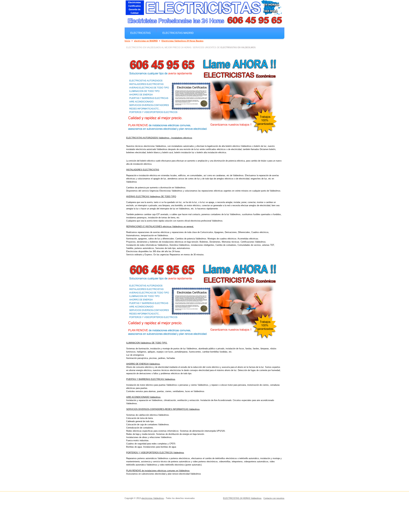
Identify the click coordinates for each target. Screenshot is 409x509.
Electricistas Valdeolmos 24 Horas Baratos (182, 41)
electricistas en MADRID (146, 41)
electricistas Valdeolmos (152, 498)
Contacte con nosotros (273, 498)
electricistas (140, 32)
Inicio (127, 41)
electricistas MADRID (178, 32)
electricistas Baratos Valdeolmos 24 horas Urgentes (170, 39)
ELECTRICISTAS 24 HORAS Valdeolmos (242, 498)
